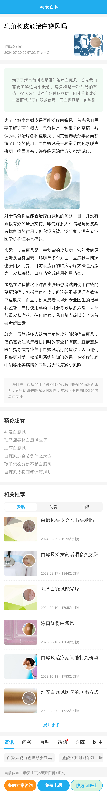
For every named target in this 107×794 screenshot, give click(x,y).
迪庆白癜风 (15, 448)
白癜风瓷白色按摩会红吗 (29, 758)
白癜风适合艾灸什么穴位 (27, 456)
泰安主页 (31, 773)
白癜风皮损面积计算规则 (27, 472)
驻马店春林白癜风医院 (25, 440)
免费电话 (53, 785)
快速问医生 (86, 785)
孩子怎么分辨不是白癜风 (27, 464)
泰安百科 (49, 773)
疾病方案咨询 (20, 785)
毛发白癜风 (15, 432)
